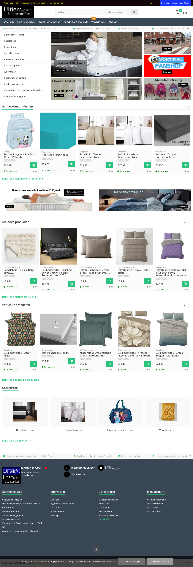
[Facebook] (96, 550)
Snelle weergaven (20, 144)
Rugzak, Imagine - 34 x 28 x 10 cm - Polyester (19, 154)
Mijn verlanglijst (154, 511)
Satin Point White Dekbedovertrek (127, 154)
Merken (113, 21)
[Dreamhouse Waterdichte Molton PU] (58, 329)
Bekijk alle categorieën (16, 440)
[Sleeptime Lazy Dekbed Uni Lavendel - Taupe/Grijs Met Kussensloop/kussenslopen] (172, 246)
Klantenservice (26, 21)
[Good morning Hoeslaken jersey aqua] (58, 131)
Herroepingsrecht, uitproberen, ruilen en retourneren (21, 505)
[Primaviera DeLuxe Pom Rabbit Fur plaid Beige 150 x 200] (20, 246)
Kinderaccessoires (13, 84)
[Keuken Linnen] (96, 89)
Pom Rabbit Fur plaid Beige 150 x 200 (19, 270)
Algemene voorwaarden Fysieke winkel (21, 531)
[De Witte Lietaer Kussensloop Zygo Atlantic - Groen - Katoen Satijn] (96, 329)
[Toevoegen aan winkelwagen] (33, 165)
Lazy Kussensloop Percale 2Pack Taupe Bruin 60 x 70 (95, 270)
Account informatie (156, 499)
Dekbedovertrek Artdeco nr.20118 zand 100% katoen (134, 353)
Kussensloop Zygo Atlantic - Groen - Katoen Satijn (96, 353)
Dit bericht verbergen (131, 561)
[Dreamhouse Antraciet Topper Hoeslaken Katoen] (172, 131)
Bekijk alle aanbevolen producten (21, 178)
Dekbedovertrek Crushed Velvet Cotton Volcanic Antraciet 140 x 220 (57, 271)
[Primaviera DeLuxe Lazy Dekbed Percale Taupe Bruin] (134, 246)
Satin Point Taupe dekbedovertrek (90, 154)
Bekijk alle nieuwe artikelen (18, 297)
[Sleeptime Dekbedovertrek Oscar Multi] (20, 329)
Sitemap (55, 515)
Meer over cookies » (160, 561)
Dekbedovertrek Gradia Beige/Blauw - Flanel (170, 353)
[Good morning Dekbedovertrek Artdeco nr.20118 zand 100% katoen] (134, 329)
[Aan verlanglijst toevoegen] (33, 171)
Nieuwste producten (49, 21)
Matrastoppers (12, 65)
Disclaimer (56, 507)
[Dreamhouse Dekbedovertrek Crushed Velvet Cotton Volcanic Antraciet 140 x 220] (58, 246)
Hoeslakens (10, 40)
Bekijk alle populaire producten (20, 379)
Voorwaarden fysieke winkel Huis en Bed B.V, (22, 525)
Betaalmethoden (10, 511)
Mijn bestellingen (155, 503)
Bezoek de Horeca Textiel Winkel (175, 3)
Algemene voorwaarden (62, 503)
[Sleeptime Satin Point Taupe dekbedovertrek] (96, 131)
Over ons (9, 21)
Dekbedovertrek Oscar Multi (17, 353)
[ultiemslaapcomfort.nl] (25, 12)
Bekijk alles (104, 519)
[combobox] (118, 12)
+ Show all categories (15, 96)
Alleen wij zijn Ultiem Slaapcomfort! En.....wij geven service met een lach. (34, 3)
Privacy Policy (57, 511)
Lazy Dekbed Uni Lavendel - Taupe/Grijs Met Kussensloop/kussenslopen (171, 271)
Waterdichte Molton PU (55, 352)
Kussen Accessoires (14, 59)
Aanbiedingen (98, 21)
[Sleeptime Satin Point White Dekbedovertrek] (134, 131)
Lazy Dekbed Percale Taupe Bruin (134, 270)
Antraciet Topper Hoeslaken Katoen (166, 154)
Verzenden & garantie (12, 515)
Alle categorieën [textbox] (115, 12)
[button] (181, 12)
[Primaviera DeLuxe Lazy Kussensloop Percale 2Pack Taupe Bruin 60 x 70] (96, 246)
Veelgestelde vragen (12, 499)
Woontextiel (10, 71)
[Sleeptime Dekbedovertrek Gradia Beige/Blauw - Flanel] (172, 329)
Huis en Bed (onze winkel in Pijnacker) (23, 90)
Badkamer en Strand (15, 77)
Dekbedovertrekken (14, 34)
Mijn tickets (152, 507)
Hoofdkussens (11, 53)
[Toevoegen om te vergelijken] (36, 171)
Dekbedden (10, 47)
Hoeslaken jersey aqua (55, 153)
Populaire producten (75, 21)
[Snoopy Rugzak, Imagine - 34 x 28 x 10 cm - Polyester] (20, 131)
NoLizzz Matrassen (11, 519)
